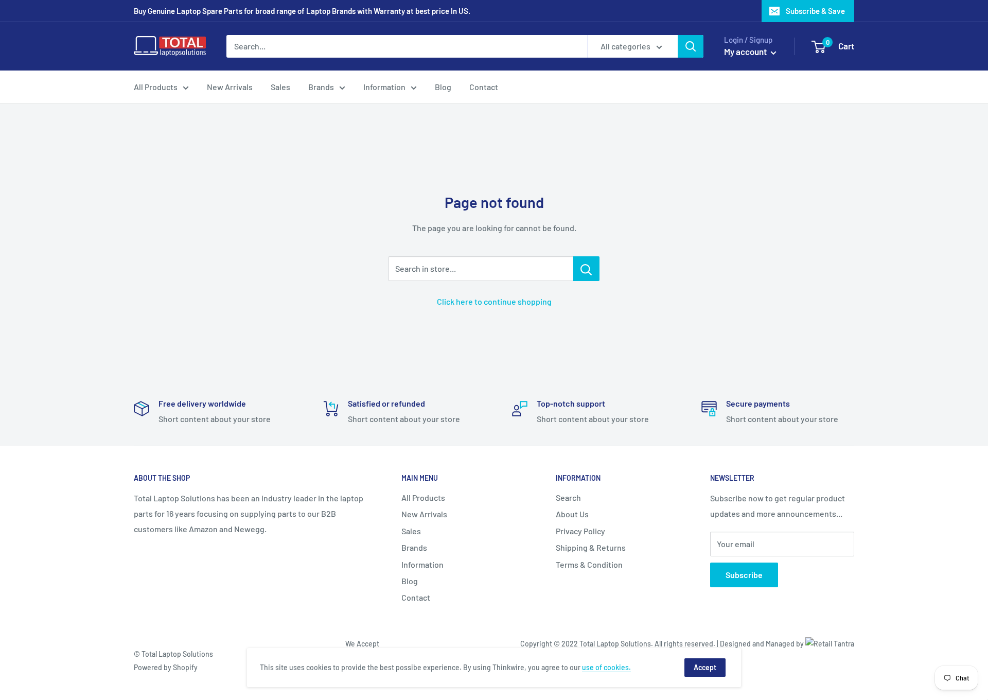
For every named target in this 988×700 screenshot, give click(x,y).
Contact (483, 87)
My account (746, 51)
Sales (280, 87)
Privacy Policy (580, 531)
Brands (321, 87)
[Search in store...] (586, 268)
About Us (572, 514)
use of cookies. (606, 667)
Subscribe (744, 575)
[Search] (690, 46)
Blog (443, 87)
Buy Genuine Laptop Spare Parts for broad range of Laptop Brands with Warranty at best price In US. (302, 10)
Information (384, 87)
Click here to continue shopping (494, 301)
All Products (156, 87)
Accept (705, 667)
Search (568, 497)
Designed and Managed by (762, 643)
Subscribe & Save (815, 10)
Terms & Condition (589, 564)
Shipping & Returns (591, 547)
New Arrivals (230, 87)
